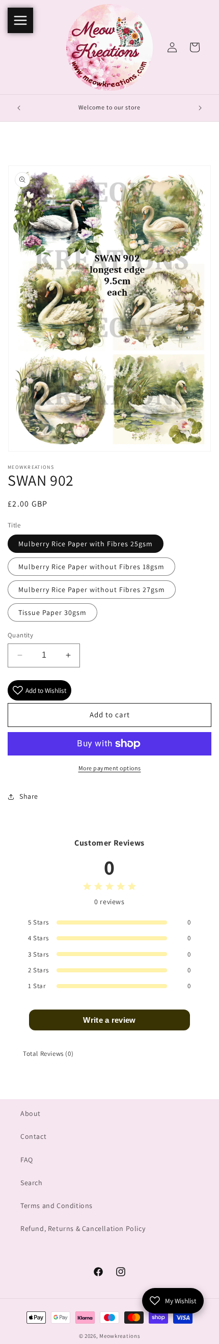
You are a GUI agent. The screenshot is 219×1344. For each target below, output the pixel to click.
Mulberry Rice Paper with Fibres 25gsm (85, 543)
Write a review (109, 1020)
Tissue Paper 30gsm (52, 612)
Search (31, 1182)
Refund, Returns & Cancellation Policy (82, 1228)
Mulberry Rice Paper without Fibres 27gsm (91, 589)
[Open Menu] (20, 20)
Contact (33, 1136)
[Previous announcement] (19, 108)
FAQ (26, 1159)
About (30, 1113)
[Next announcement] (200, 108)
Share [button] (28, 796)
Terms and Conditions (56, 1205)
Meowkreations (119, 1335)
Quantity (20, 635)
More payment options (109, 768)
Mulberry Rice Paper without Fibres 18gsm (91, 566)
